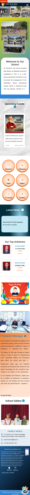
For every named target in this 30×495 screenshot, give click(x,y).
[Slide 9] (20, 15)
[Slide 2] (7, 15)
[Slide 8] (19, 15)
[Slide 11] (24, 15)
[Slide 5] (13, 15)
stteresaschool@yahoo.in (11, 439)
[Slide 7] (17, 15)
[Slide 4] (11, 15)
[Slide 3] (9, 15)
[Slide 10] (22, 15)
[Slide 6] (15, 15)
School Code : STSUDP (8, 472)
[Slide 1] (5, 15)
